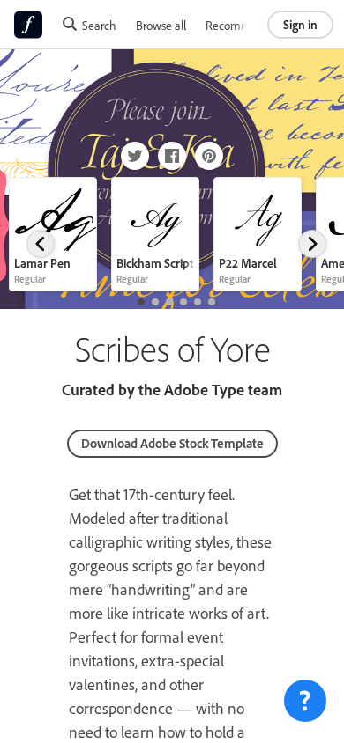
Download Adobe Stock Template (172, 443)
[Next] (312, 244)
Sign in (300, 24)
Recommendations (252, 25)
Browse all (161, 25)
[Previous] (40, 244)
